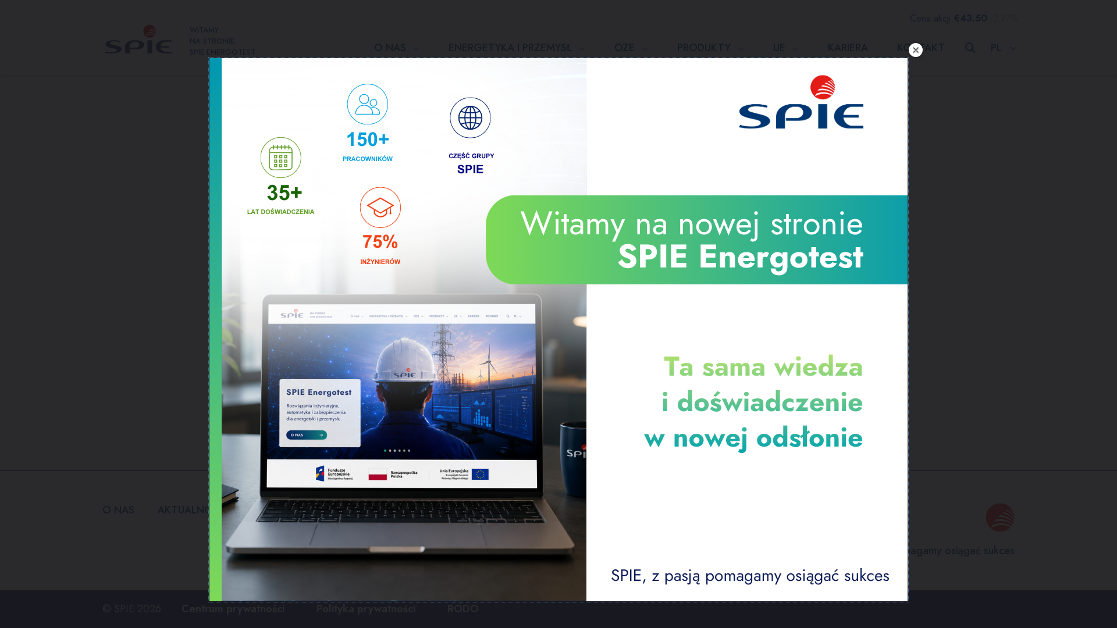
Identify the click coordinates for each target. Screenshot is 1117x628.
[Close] (916, 50)
